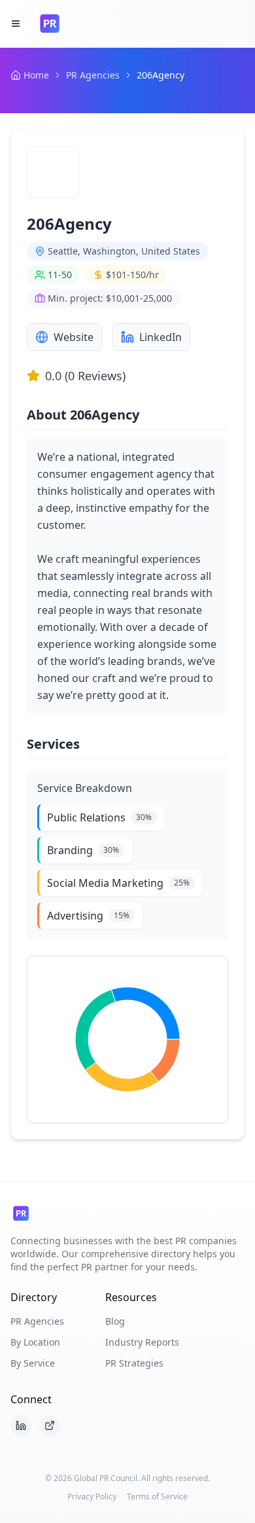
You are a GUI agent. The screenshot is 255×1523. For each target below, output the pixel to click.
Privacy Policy (91, 1497)
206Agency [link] (160, 75)
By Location (35, 1342)
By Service (32, 1363)
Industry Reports (142, 1342)
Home (36, 75)
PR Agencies (93, 75)
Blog (115, 1321)
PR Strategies (134, 1363)
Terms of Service (157, 1497)
